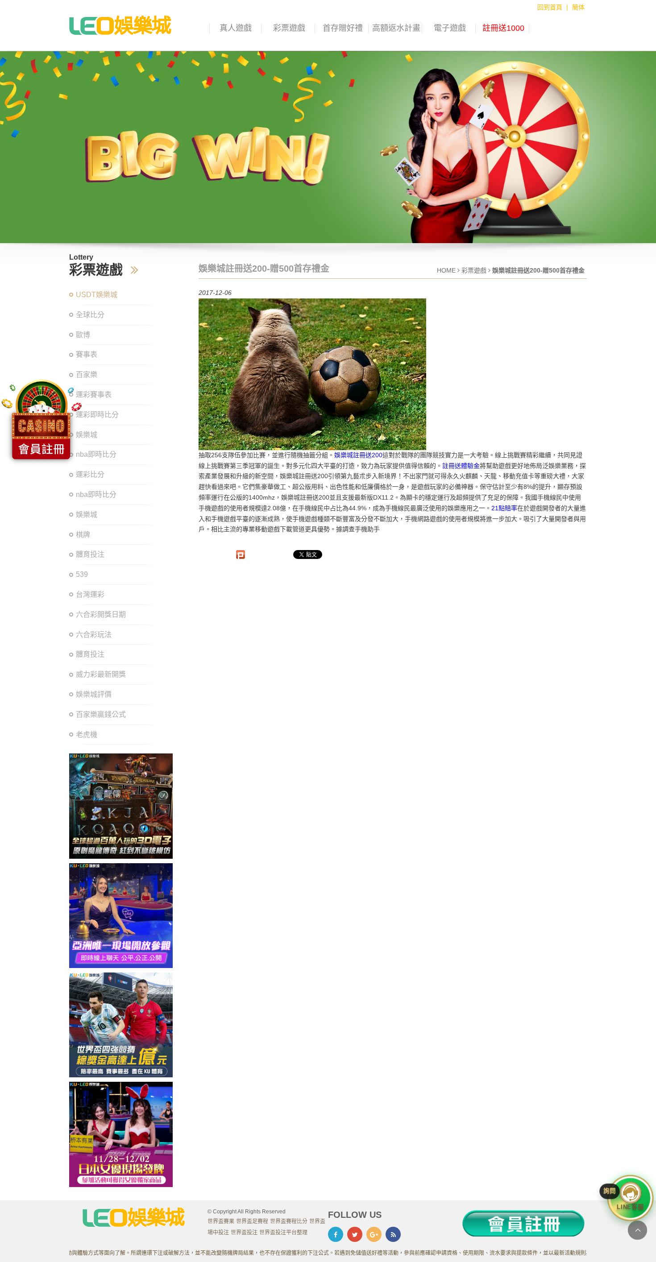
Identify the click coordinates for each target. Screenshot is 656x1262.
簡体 (578, 7)
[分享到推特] (354, 1234)
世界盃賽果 (221, 1221)
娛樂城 (86, 514)
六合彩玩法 (94, 634)
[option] (328, 147)
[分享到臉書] (335, 1234)
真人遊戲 (236, 28)
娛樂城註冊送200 (358, 455)
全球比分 (90, 315)
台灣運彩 (90, 594)
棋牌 (83, 534)
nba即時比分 (96, 494)
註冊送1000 (503, 28)
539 (82, 574)
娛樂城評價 (94, 694)
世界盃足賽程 (252, 1221)
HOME (446, 270)
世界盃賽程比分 (288, 1221)
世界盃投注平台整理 (283, 1232)
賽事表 (86, 354)
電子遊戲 (450, 28)
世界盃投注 (244, 1232)
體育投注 (90, 554)
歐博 (83, 335)
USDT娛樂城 (96, 294)
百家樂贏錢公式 (101, 714)
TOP (637, 1230)
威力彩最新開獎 (101, 674)
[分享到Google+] (374, 1234)
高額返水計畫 (396, 28)
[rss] (393, 1234)
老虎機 (86, 734)
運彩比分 (90, 474)
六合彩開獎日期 (101, 614)
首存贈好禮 (343, 28)
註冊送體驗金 (461, 465)
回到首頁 (549, 7)
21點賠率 (504, 508)
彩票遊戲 (289, 28)
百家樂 (86, 374)
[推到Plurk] (240, 554)
